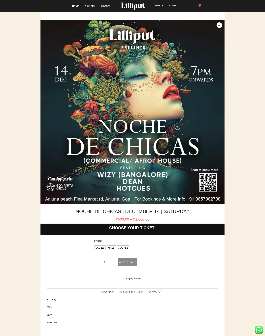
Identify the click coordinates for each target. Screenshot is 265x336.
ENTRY (98, 241)
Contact (174, 5)
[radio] (100, 248)
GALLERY (90, 6)
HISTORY (105, 6)
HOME (75, 6)
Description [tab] (108, 291)
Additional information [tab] (131, 291)
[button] (219, 25)
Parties (137, 278)
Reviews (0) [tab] (154, 291)
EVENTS (159, 5)
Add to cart (127, 262)
